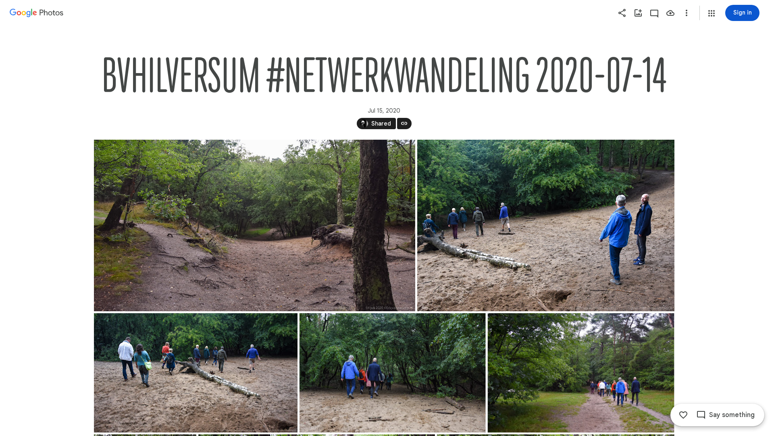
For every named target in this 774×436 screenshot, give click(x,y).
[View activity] (654, 13)
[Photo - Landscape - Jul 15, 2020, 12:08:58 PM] (392, 373)
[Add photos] (638, 13)
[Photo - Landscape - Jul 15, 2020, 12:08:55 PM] (254, 225)
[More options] (686, 13)
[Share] (622, 13)
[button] (711, 13)
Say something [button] (732, 415)
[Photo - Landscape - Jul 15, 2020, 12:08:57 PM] (545, 225)
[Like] (683, 415)
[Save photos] (670, 13)
